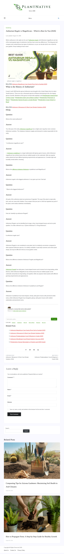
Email (9, 395)
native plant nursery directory (19, 310)
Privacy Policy (21, 550)
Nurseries (38, 322)
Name (9, 389)
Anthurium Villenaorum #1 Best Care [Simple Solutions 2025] (29, 107)
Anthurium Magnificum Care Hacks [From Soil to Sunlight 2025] (29, 84)
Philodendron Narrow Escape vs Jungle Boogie (24, 100)
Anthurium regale (33, 40)
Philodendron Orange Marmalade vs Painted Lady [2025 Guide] (27, 342)
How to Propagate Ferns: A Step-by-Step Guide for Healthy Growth (31, 537)
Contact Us (13, 550)
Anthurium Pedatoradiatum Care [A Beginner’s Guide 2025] (26, 336)
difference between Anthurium (20, 169)
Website (9, 402)
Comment (10, 377)
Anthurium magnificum (26, 129)
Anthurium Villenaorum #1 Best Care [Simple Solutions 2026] (17, 358)
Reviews (44, 322)
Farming (13, 322)
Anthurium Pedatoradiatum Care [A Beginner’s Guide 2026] (46, 358)
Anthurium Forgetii (11, 269)
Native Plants (31, 322)
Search (7, 428)
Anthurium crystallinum (13, 153)
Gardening (8, 27)
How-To (25, 322)
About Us (6, 550)
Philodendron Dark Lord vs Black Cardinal (27, 97)
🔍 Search (54, 319)
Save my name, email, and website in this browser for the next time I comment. (30, 409)
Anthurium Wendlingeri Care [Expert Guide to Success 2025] (27, 339)
